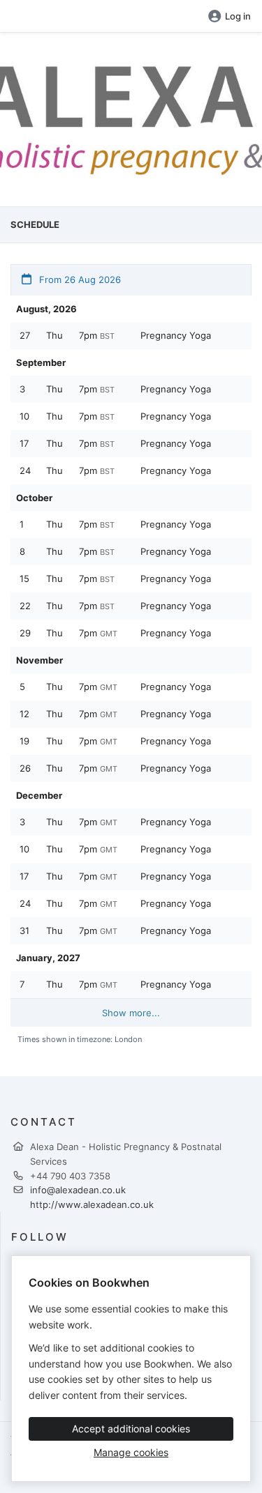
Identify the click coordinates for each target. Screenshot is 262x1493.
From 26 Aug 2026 (78, 279)
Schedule (34, 224)
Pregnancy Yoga (175, 335)
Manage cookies (131, 1452)
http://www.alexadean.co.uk (92, 1204)
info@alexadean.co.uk (78, 1189)
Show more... (131, 1012)
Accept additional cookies (131, 1428)
